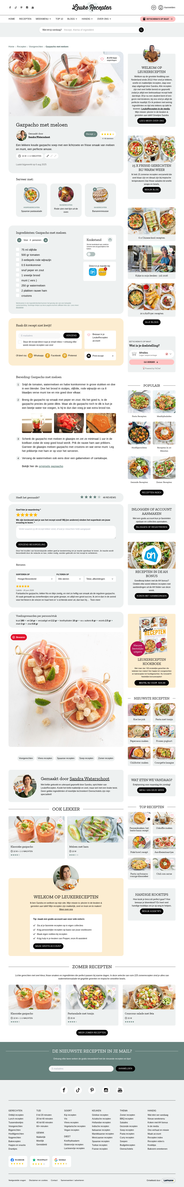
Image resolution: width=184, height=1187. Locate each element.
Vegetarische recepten (75, 1126)
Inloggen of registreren (151, 527)
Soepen (123, 1141)
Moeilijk (40, 1141)
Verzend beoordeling (31, 544)
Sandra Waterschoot (39, 137)
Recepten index (151, 492)
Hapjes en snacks (17, 1145)
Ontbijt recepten (16, 1115)
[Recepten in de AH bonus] (152, 555)
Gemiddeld (41, 1144)
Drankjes (12, 1149)
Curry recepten (127, 1137)
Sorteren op (23, 574)
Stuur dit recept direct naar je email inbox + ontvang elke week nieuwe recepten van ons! (50, 343)
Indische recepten (100, 1126)
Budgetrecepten (127, 1145)
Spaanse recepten (65, 758)
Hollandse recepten (101, 1122)
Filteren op (62, 574)
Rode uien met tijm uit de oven (66, 210)
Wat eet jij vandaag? (52, 30)
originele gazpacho (51, 466)
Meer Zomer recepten (92, 1032)
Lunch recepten (15, 1119)
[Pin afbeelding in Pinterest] (19, 637)
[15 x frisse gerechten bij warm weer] (152, 148)
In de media (153, 1126)
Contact (54, 1180)
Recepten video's (156, 1141)
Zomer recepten (105, 758)
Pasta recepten (127, 1134)
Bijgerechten (14, 1130)
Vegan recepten (71, 1130)
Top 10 (59, 19)
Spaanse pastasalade (31, 211)
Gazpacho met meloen (57, 46)
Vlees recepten (45, 758)
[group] (151, 354)
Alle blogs (151, 322)
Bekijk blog (152, 190)
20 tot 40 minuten (44, 1119)
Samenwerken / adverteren (72, 1180)
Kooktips (152, 1145)
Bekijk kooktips (151, 911)
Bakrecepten (14, 1141)
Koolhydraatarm (71, 1141)
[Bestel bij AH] (93, 272)
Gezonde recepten (129, 1126)
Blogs (71, 19)
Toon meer (95, 600)
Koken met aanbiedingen (152, 596)
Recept (91, 134)
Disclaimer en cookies (38, 1180)
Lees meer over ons (151, 121)
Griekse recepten (100, 1115)
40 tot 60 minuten (44, 1122)
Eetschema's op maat (158, 19)
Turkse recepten (99, 1145)
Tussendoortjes (15, 1122)
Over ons (103, 19)
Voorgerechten (36, 46)
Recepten (25, 19)
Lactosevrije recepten (74, 1148)
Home (11, 19)
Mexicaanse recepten (102, 1137)
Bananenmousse (100, 211)
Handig (86, 19)
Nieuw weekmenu (156, 1119)
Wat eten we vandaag (158, 1115)
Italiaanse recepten (101, 1130)
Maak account (154, 1134)
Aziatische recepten (101, 1119)
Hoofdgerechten (16, 1134)
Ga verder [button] (149, 362)
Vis (65, 1119)
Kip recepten (70, 1115)
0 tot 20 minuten (44, 1115)
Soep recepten (86, 758)
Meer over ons (66, 909)
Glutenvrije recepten (73, 1144)
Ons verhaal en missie (158, 1130)
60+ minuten (42, 1126)
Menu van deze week (151, 790)
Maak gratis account (48, 946)
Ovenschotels (126, 1149)
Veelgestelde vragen (17, 1180)
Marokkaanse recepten (103, 1134)
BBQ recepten (126, 1119)
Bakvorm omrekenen (157, 1149)
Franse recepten (100, 1149)
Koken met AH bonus (158, 1122)
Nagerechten (14, 1137)
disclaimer (19, 307)
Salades (124, 1122)
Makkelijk (40, 1137)
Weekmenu (42, 19)
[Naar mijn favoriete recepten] (153, 7)
